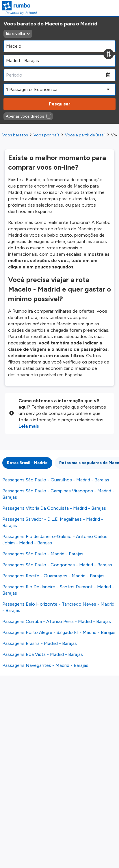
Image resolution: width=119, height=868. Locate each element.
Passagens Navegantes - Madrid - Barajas (45, 665)
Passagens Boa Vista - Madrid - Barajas (42, 654)
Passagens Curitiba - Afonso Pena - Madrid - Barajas (56, 621)
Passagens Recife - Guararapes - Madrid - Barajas (53, 575)
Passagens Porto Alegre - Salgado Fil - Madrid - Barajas (59, 632)
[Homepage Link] (19, 5)
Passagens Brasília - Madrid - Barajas (39, 643)
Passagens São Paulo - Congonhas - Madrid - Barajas (57, 564)
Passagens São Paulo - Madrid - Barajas (42, 554)
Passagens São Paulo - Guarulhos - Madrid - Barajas (55, 480)
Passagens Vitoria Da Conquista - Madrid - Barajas (54, 508)
